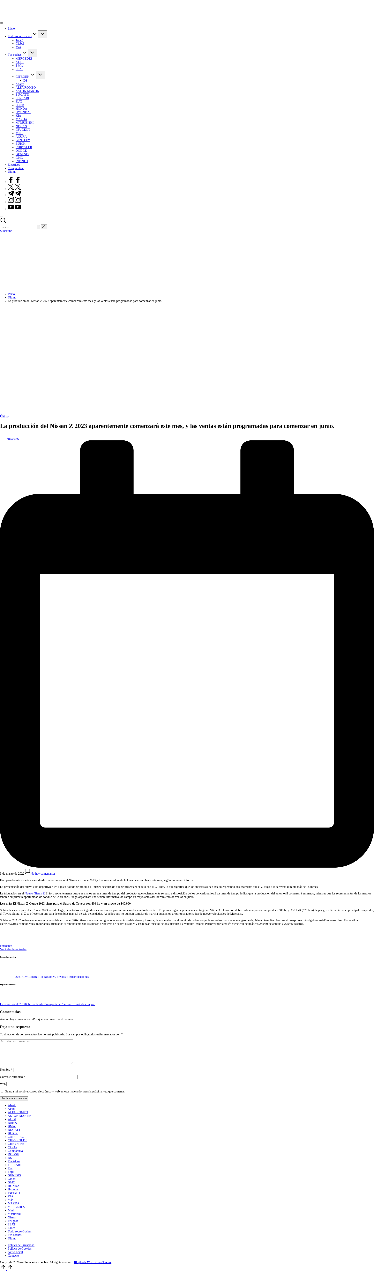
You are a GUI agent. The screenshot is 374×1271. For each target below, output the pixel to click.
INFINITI (14, 1192)
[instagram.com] (14, 201)
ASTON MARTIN (20, 1115)
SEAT (11, 1224)
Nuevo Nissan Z (35, 893)
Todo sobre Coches (20, 1231)
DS (10, 1157)
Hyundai (13, 1189)
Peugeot (13, 1221)
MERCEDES (16, 1207)
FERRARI (14, 1164)
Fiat (10, 1168)
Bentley (12, 1122)
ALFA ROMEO (18, 1112)
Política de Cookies (20, 1248)
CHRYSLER (16, 1143)
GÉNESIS (14, 1175)
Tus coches (14, 1235)
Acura (11, 1108)
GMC (11, 1182)
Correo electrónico (12, 1076)
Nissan (12, 1217)
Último (4, 416)
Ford (11, 1171)
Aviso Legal (15, 1252)
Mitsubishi (14, 1214)
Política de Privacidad (21, 1245)
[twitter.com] (14, 188)
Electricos (14, 1161)
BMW (12, 1126)
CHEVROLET (17, 1140)
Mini (11, 1210)
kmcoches (6, 945)
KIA (10, 1196)
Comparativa (16, 1150)
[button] (38, 227)
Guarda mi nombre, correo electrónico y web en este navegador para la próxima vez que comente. (65, 1091)
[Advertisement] (187, 262)
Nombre (6, 1069)
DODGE (13, 1154)
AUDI (12, 1119)
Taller (11, 1228)
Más (10, 1199)
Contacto (13, 1255)
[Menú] (1, 23)
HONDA (13, 1185)
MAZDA (13, 1203)
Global (12, 1178)
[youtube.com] (14, 208)
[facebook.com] (14, 181)
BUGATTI (14, 1129)
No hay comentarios (43, 873)
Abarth (12, 1105)
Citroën (12, 1147)
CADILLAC (16, 1136)
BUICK (13, 1133)
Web (3, 1084)
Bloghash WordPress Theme (92, 1262)
